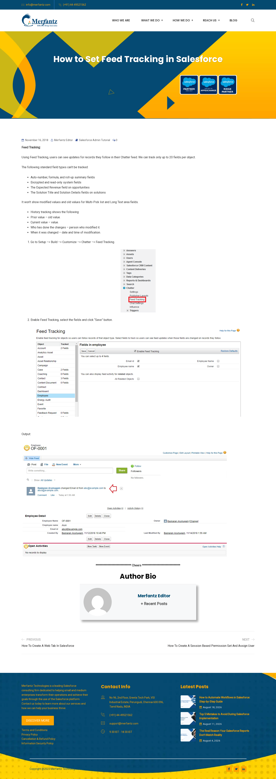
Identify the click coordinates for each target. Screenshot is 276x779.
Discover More (37, 720)
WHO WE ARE (121, 20)
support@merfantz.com (123, 723)
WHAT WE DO (150, 20)
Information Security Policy (38, 743)
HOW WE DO (181, 20)
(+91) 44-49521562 (74, 4)
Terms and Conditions (35, 730)
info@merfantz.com (38, 4)
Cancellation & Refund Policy (38, 738)
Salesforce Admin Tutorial (94, 140)
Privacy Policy (30, 734)
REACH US (209, 20)
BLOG (233, 20)
